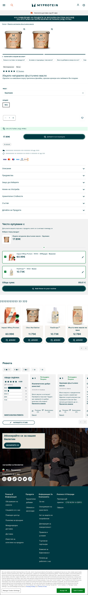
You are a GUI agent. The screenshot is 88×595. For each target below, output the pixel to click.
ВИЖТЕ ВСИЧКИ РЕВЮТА (13, 415)
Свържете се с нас (13, 510)
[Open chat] (30, 479)
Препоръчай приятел (69, 500)
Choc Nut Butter (33, 328)
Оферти (60, 507)
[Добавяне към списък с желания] (82, 118)
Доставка (9, 534)
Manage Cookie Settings (11, 590)
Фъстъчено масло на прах (77, 329)
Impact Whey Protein (10, 328)
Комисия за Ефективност (44, 551)
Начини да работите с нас (45, 559)
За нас (41, 501)
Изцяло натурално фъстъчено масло (21, 24)
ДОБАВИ (12, 340)
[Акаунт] (78, 5)
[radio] (6, 105)
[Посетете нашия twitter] (25, 479)
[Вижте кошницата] (84, 5)
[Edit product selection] (83, 257)
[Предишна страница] (81, 422)
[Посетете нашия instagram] (4, 479)
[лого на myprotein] (45, 5)
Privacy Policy (30, 586)
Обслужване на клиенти (12, 503)
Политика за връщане (14, 520)
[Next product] (86, 348)
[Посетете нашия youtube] (20, 479)
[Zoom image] (24, 29)
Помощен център (12, 515)
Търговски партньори (43, 542)
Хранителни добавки (31, 500)
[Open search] (11, 5)
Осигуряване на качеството (45, 508)
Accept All (63, 590)
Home (4, 24)
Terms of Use (42, 586)
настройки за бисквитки (13, 465)
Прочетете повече (39, 403)
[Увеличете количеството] (13, 117)
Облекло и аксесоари (30, 509)
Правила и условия (43, 534)
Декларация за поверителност (45, 525)
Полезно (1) (65, 411)
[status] (9, 117)
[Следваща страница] (85, 422)
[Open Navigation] (4, 5)
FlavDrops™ (55, 328)
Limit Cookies (78, 590)
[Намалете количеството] (5, 117)
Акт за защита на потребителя (46, 517)
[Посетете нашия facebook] (9, 479)
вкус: (5, 88)
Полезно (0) (38, 411)
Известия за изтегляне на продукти (15, 540)
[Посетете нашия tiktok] (14, 479)
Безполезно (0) (49, 411)
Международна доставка (12, 527)
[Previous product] (81, 348)
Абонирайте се (12, 445)
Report (34, 415)
